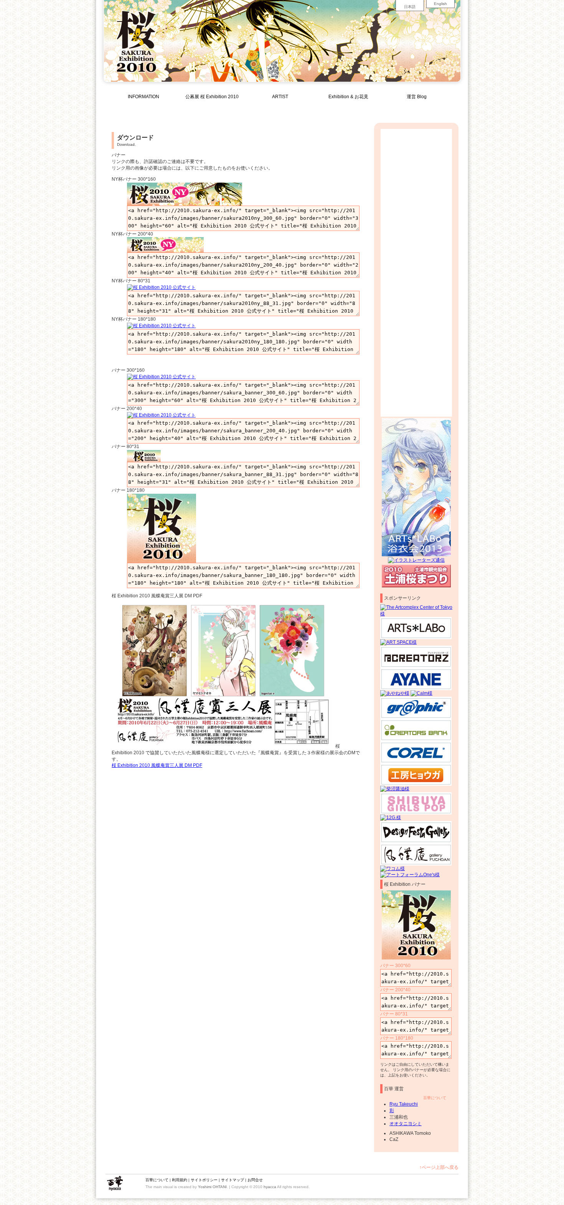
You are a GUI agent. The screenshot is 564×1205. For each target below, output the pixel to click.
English (440, 4)
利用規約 (179, 1180)
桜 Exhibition (133, 1183)
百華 (115, 1183)
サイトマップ (232, 1180)
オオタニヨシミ (405, 1123)
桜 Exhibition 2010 (136, 38)
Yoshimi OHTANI (212, 1187)
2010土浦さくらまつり (416, 575)
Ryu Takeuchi (403, 1104)
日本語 (410, 7)
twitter (449, 107)
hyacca (270, 1187)
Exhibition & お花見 (348, 96)
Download (348, 107)
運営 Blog (417, 96)
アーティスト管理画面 (400, 107)
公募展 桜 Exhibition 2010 (212, 96)
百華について (434, 1098)
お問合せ (255, 1180)
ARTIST (280, 96)
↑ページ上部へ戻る (438, 1167)
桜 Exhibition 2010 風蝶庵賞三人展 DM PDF (157, 765)
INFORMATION (143, 96)
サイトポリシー (204, 1180)
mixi (440, 107)
